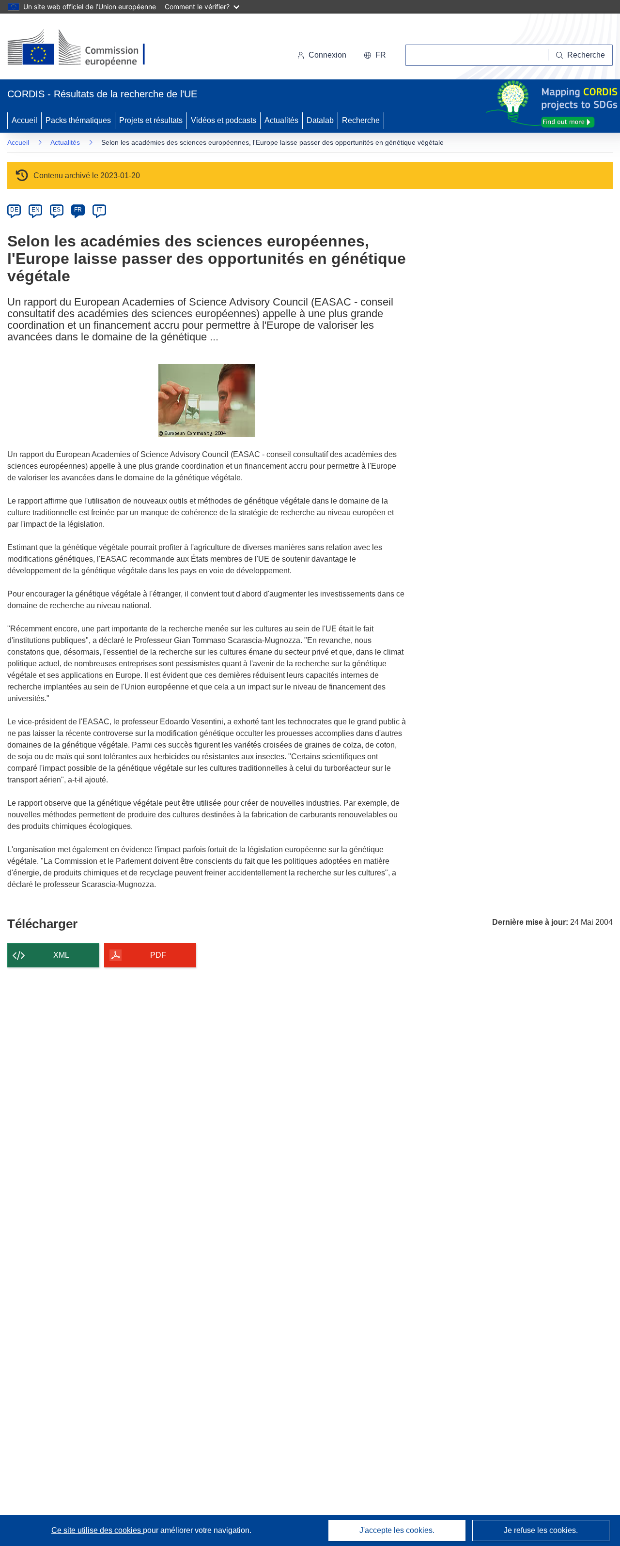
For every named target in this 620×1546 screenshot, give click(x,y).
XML (61, 955)
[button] (375, 55)
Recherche (361, 120)
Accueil (24, 120)
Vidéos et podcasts (223, 120)
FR (78, 209)
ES (57, 209)
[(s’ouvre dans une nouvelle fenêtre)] (85, 48)
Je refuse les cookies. (541, 1530)
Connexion (327, 55)
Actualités (281, 120)
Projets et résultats (151, 120)
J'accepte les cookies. (396, 1530)
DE (14, 209)
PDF (158, 955)
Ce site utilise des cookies (97, 1530)
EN (35, 209)
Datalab (320, 120)
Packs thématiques (78, 120)
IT (99, 209)
